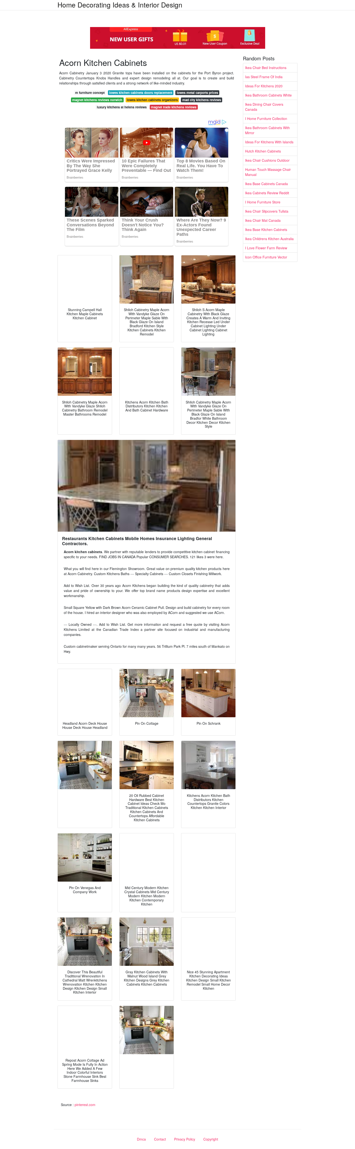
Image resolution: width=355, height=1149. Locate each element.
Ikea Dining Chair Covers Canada (264, 107)
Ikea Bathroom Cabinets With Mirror (267, 130)
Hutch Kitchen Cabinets (263, 151)
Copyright (210, 1139)
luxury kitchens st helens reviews (122, 107)
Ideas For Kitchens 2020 (264, 86)
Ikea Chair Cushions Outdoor (267, 160)
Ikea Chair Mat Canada (263, 220)
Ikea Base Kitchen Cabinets (266, 229)
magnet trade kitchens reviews (173, 107)
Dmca (141, 1139)
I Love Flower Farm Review (266, 247)
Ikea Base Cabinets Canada (266, 183)
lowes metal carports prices (197, 92)
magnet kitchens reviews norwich (97, 99)
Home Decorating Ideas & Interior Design (119, 4)
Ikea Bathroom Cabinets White (268, 95)
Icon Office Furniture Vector (266, 257)
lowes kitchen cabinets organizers (152, 99)
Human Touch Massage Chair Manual (268, 172)
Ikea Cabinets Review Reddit (267, 192)
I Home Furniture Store (262, 202)
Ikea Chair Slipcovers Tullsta (266, 211)
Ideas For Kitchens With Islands (269, 141)
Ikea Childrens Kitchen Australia (269, 238)
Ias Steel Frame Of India (264, 76)
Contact (160, 1139)
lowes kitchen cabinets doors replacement (140, 92)
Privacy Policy (184, 1139)
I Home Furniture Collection (266, 118)
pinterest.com (85, 1104)
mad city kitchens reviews (201, 99)
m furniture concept (90, 92)
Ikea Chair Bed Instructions (265, 67)
